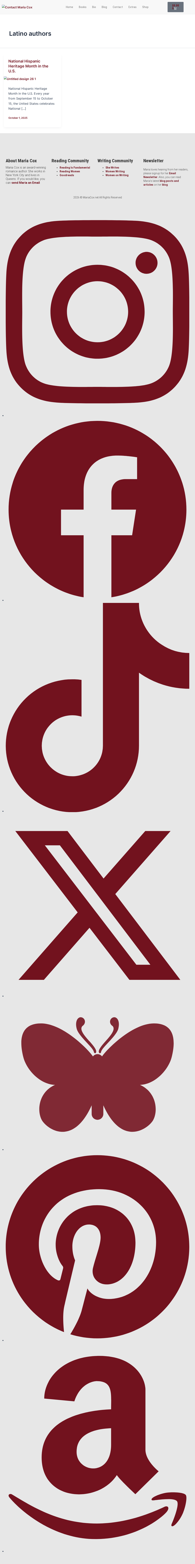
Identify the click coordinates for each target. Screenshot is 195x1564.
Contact (118, 7)
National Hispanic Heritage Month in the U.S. (28, 66)
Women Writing (115, 171)
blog (165, 184)
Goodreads (67, 175)
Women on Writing (117, 175)
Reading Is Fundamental (75, 167)
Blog (104, 7)
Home (69, 7)
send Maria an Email (25, 183)
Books (82, 7)
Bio (94, 7)
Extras (133, 7)
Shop (145, 7)
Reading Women (70, 171)
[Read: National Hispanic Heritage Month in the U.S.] (20, 79)
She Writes (112, 167)
